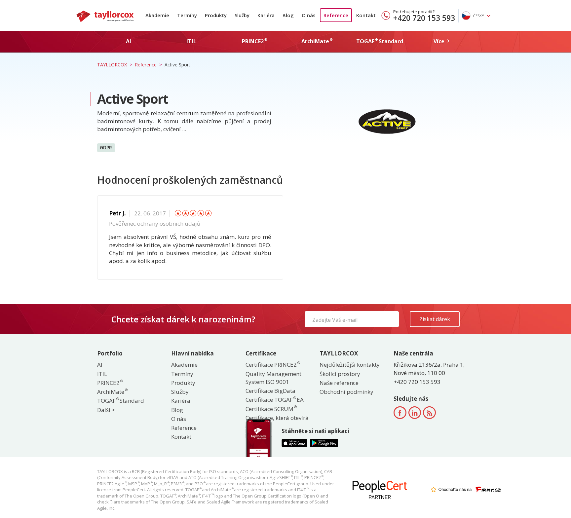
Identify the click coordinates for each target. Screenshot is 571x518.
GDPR (106, 147)
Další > (106, 410)
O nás (309, 15)
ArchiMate (112, 391)
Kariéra (266, 15)
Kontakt (366, 15)
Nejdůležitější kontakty (350, 364)
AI (99, 364)
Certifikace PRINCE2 (272, 364)
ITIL (102, 374)
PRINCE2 (109, 383)
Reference (336, 15)
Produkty (216, 15)
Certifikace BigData (270, 390)
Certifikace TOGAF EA (275, 399)
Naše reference (339, 383)
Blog (288, 15)
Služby (242, 15)
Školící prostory (340, 374)
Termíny (187, 15)
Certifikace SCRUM (271, 409)
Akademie (157, 15)
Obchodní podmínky (346, 391)
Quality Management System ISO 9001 (273, 378)
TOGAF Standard (120, 400)
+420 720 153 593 (424, 18)
